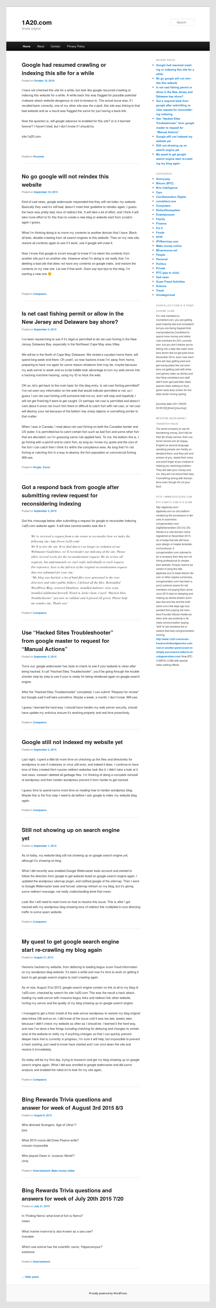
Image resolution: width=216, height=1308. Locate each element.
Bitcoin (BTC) (164, 183)
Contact (55, 46)
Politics (161, 264)
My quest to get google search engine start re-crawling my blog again (174, 158)
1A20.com (37, 22)
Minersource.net (166, 250)
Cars (159, 192)
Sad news (162, 277)
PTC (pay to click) (167, 273)
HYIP (159, 237)
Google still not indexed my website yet (72, 742)
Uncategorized (165, 295)
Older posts (30, 1277)
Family (160, 219)
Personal (38, 156)
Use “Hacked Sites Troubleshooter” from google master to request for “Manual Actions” (67, 640)
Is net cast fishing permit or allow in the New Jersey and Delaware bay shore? (174, 91)
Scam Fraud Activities (170, 281)
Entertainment (41, 1171)
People (37, 467)
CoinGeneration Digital (171, 197)
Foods (160, 232)
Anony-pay (163, 179)
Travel (46, 467)
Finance (161, 223)
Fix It (159, 228)
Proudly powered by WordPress (108, 1293)
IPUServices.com (167, 241)
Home (26, 46)
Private (160, 268)
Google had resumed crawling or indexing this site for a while (175, 69)
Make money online (63, 1171)
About (40, 46)
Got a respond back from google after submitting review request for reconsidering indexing (70, 495)
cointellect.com (166, 201)
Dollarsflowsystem (168, 210)
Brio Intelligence (167, 188)
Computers (40, 294)
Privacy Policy (76, 46)
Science (161, 286)
